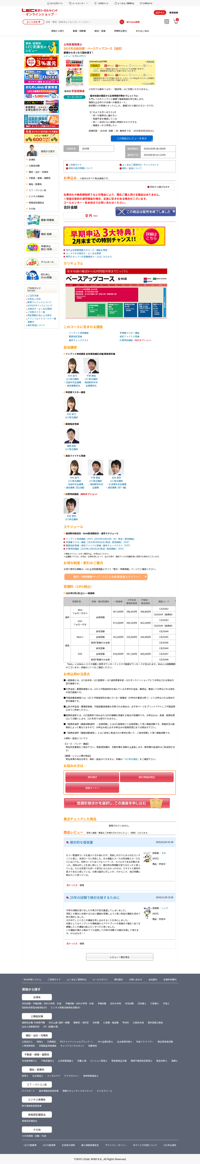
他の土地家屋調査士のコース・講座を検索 (86, 250)
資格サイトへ (92, 788)
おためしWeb (142, 30)
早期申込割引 (120, 30)
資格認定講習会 (29, 1120)
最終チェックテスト (79, 340)
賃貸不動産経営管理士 (141, 1060)
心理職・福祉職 (110, 1022)
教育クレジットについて (40, 302)
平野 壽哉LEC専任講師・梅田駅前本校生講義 (95, 482)
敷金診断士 (161, 1060)
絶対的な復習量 (81, 842)
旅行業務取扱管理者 (32, 1105)
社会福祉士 (37, 1075)
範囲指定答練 (75, 336)
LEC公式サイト (56, 3)
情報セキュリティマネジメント (77, 1090)
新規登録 (173, 12)
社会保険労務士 (124, 1041)
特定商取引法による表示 (40, 315)
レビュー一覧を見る (120, 957)
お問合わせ (147, 3)
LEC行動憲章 (30, 1145)
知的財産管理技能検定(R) (34, 1007)
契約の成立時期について (81, 168)
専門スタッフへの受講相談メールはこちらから (89, 256)
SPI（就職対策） (51, 1026)
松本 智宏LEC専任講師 (71, 517)
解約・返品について (132, 168)
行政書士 (154, 1003)
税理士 (40, 1041)
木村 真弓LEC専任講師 (71, 415)
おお (164, 853)
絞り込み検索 (133, 21)
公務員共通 (138, 1022)
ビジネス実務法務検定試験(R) (65, 1007)
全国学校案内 (170, 979)
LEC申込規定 (169, 1145)
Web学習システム (32, 979)
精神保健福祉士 (91, 1075)
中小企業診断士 (105, 1041)
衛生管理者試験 (165, 1041)
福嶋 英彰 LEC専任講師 (71, 447)
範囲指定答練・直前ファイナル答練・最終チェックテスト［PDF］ (98, 545)
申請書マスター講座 (129, 332)
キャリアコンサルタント (72, 1045)
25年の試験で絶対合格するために (95, 897)
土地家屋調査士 (65, 1060)
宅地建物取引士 (29, 1060)
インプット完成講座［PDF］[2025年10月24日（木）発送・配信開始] (100, 538)
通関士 (174, 1060)
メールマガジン (100, 979)
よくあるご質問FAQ (126, 3)
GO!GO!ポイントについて (40, 305)
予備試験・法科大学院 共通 (79, 1003)
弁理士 (166, 1003)
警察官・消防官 (81, 1022)
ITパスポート (28, 1090)
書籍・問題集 (79, 30)
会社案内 (152, 979)
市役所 (125, 1022)
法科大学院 (115, 1003)
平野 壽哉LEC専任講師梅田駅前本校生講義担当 (91, 380)
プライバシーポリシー (116, 1145)
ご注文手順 (33, 295)
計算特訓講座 (126, 340)
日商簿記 (51, 1041)
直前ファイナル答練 (129, 336)
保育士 (25, 1075)
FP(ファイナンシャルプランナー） (77, 1041)
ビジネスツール (104, 1090)
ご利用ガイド (103, 3)
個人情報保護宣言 (90, 1145)
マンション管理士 (99, 1060)
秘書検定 (92, 1045)
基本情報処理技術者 (49, 1090)
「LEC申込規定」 (131, 759)
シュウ (165, 908)
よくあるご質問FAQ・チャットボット (140, 164)
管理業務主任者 (119, 1060)
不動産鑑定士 (47, 1060)
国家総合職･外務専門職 (33, 1022)
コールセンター (78, 3)
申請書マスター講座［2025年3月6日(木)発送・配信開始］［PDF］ (98, 542)
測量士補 (81, 1060)
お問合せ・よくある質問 (40, 308)
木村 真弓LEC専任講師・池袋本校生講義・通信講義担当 (72, 380)
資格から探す (57, 30)
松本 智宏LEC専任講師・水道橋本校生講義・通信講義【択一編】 (116, 482)
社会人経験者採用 (30, 1026)
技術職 (96, 1022)
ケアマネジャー (71, 1075)
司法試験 (129, 1003)
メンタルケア (53, 1075)
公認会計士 (27, 1041)
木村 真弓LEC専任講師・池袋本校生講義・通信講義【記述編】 (74, 482)
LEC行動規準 (49, 1145)
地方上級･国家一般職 (59, 1022)
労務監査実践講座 (47, 1045)
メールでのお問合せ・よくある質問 (83, 253)
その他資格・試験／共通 (34, 1135)
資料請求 (92, 777)
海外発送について (36, 325)
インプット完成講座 (79, 332)
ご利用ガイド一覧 (36, 312)
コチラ (91, 667)
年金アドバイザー (145, 1041)
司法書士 (142, 1003)
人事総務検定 (28, 1045)
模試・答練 (100, 30)
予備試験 (102, 1003)
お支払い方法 (34, 298)
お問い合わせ (135, 979)
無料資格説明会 (147, 777)
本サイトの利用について (145, 1145)
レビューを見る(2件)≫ (75, 55)
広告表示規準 (68, 1145)
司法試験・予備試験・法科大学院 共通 (41, 1003)
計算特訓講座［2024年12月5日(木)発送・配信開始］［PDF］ (95, 548)
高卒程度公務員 (155, 1022)
